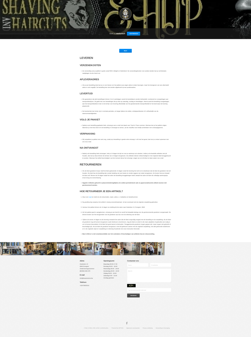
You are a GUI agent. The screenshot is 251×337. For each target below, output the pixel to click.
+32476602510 (133, 33)
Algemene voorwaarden (133, 328)
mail (90, 197)
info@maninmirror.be (86, 278)
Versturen (133, 295)
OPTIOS (121, 328)
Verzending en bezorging (163, 328)
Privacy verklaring (148, 328)
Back (125, 51)
